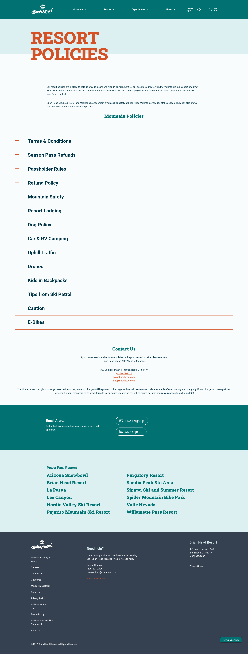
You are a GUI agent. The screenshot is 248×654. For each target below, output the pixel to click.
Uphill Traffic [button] (42, 252)
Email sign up (134, 421)
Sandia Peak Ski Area (150, 482)
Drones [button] (35, 266)
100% (190, 9)
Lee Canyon (59, 497)
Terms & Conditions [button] (49, 141)
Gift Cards (36, 580)
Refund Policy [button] (43, 183)
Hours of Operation (96, 578)
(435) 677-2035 (124, 373)
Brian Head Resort (66, 482)
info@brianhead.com (124, 380)
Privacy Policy (38, 598)
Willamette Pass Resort (152, 512)
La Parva (56, 490)
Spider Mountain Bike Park (156, 497)
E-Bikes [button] (36, 322)
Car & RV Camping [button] (48, 238)
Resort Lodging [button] (44, 210)
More (169, 9)
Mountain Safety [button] (46, 197)
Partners (35, 592)
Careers (35, 567)
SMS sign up (133, 432)
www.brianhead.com (124, 377)
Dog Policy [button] (39, 224)
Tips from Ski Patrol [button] (49, 294)
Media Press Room (40, 586)
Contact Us (36, 573)
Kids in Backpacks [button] (48, 280)
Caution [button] (36, 308)
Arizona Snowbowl (67, 475)
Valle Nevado (141, 504)
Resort (107, 9)
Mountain (78, 9)
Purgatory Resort (145, 475)
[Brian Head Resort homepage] (46, 9)
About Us (35, 630)
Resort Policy (37, 614)
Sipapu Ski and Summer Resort (160, 490)
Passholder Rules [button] (47, 169)
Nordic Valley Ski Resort (73, 504)
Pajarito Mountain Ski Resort (78, 512)
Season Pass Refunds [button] (52, 155)
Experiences (138, 9)
